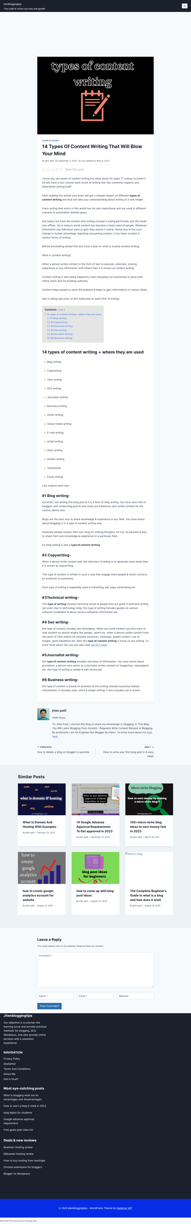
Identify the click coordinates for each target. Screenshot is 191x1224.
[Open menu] (184, 6)
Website (123, 996)
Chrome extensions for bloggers (23, 1166)
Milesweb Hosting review (19, 1153)
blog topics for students (18, 1112)
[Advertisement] (95, 34)
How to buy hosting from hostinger (24, 1160)
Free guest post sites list (18, 1129)
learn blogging (50, 140)
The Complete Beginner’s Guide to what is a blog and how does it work (148, 895)
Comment (45, 955)
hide (61, 310)
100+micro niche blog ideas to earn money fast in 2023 (148, 826)
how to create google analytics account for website (38, 895)
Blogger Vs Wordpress (17, 1173)
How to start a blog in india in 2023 (25, 1105)
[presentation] (42, 799)
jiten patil (49, 161)
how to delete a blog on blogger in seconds (63, 750)
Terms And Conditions (17, 1068)
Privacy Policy (12, 1058)
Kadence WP (124, 1208)
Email (83, 996)
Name (43, 996)
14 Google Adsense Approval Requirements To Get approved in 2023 (94, 826)
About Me (9, 1073)
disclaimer (10, 1063)
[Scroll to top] (176, 1217)
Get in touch (11, 1078)
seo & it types (99, 644)
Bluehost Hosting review (18, 1147)
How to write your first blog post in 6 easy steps (128, 752)
